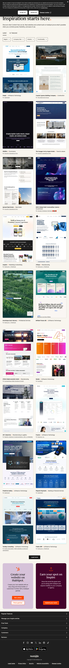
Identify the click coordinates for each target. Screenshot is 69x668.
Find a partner (17, 603)
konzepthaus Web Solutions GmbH (14, 381)
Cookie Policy (44, 7)
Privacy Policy (22, 663)
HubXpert (7, 97)
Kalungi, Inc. (41, 437)
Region (6, 39)
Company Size (17, 39)
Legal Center (11, 663)
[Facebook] (23, 642)
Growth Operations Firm (11, 153)
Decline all (34, 12)
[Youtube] (31, 642)
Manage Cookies (44, 12)
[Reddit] (44, 642)
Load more (34, 557)
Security (31, 663)
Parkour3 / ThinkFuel (10, 267)
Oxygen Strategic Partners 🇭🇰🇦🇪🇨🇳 (47, 211)
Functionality (41, 39)
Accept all (23, 12)
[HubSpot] (34, 656)
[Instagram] (27, 642)
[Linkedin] (40, 642)
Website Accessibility (43, 663)
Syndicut (40, 381)
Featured (14, 33)
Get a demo (18, 598)
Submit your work (51, 603)
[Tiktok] (48, 642)
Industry (29, 39)
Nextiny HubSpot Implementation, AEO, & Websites (18, 437)
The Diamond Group (43, 97)
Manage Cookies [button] (56, 663)
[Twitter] (36, 642)
